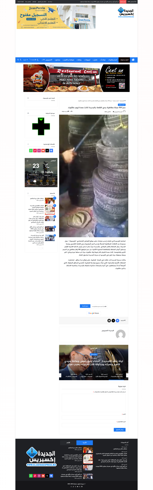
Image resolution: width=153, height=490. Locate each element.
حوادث (103, 60)
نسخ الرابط (85, 306)
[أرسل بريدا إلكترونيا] (113, 112)
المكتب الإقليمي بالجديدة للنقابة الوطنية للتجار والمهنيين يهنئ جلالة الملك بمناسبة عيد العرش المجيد (36, 208)
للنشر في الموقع (42, 2)
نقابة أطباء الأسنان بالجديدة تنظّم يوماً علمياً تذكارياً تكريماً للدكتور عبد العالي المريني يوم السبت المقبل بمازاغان (91, 2)
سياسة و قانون (69, 60)
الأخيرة (85, 443)
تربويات (87, 60)
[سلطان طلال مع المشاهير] (50, 201)
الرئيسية (122, 101)
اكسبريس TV (47, 60)
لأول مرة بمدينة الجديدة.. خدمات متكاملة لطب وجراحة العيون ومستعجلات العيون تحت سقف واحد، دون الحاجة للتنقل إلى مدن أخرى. (36, 239)
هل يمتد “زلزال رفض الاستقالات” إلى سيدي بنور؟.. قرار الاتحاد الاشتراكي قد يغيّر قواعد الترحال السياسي (36, 219)
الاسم (124, 414)
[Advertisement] (76, 44)
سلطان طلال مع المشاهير (37, 199)
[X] (113, 320)
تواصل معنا (28, 2)
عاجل (95, 60)
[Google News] (94, 313)
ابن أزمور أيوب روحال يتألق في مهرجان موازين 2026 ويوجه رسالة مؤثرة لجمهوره (36, 229)
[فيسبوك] (117, 320)
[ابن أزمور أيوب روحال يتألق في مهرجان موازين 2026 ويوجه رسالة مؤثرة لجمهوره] (50, 229)
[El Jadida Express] (126, 12)
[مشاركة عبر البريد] (109, 320)
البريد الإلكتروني (121, 422)
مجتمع (58, 60)
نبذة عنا (50, 2)
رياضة (79, 60)
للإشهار (34, 2)
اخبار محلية (125, 60)
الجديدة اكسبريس (118, 112)
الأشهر (68, 443)
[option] (93, 362)
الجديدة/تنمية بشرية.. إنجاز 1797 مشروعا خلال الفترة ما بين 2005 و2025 (93, 363)
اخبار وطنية (113, 60)
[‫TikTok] (35, 150)
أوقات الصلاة (20, 2)
